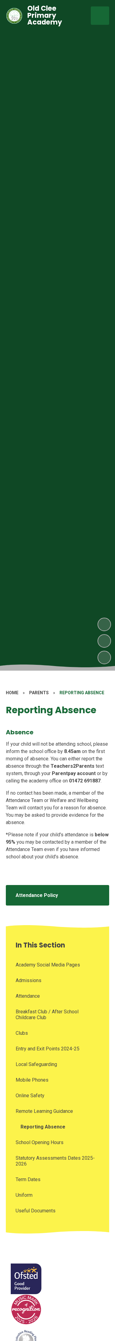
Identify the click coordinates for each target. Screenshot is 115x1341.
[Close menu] (100, 15)
